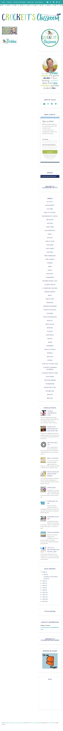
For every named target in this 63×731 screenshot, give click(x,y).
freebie (50, 263)
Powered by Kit (50, 158)
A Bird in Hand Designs (35, 722)
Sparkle (50, 353)
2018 (43, 590)
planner (50, 313)
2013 (43, 601)
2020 (43, 585)
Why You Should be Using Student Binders (53, 474)
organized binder (50, 306)
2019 (43, 587)
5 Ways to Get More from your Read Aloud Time (52, 429)
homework (50, 277)
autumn (50, 209)
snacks (50, 338)
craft (50, 234)
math (50, 295)
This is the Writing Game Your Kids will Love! (53, 549)
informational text (49, 281)
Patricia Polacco (50, 310)
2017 (43, 592)
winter (50, 394)
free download (50, 256)
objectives (50, 299)
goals (50, 270)
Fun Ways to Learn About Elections (9, 30)
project (50, 320)
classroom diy (50, 230)
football (49, 252)
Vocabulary (50, 391)
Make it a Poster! (52, 458)
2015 (43, 597)
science (50, 331)
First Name (45, 139)
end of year (50, 241)
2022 (43, 581)
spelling (50, 356)
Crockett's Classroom (10, 722)
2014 (43, 599)
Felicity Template (19, 722)
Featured (49, 245)
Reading (50, 328)
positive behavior (50, 317)
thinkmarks (49, 384)
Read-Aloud (50, 324)
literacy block (49, 284)
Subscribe (50, 152)
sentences (50, 335)
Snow (50, 342)
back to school (50, 212)
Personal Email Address (49, 145)
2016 (43, 594)
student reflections (50, 373)
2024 (43, 572)
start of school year (50, 364)
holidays (50, 274)
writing (50, 398)
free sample (49, 259)
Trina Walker (51, 722)
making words (50, 292)
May (45, 574)
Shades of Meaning (53, 532)
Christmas (50, 227)
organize (49, 302)
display (50, 238)
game (50, 266)
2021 (43, 583)
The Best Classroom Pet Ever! (52, 413)
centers (50, 223)
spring (49, 360)
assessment (50, 205)
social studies (50, 349)
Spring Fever (51, 487)
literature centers (49, 288)
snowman (49, 346)
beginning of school (50, 216)
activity (50, 202)
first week (50, 248)
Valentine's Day (50, 387)
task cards (50, 376)
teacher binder (50, 380)
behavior (50, 220)
